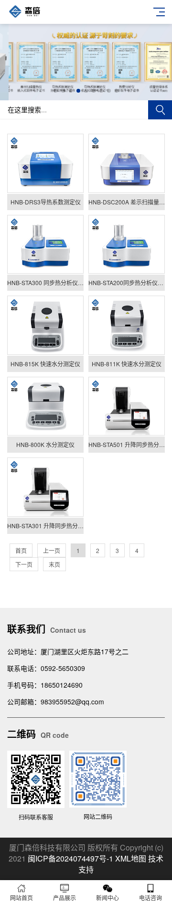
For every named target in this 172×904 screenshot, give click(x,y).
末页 (54, 564)
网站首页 (21, 897)
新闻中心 (107, 897)
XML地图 (130, 858)
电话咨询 (150, 897)
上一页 (51, 550)
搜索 (160, 109)
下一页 (23, 564)
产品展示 (64, 897)
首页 (21, 550)
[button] (55, 91)
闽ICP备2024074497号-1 (70, 858)
